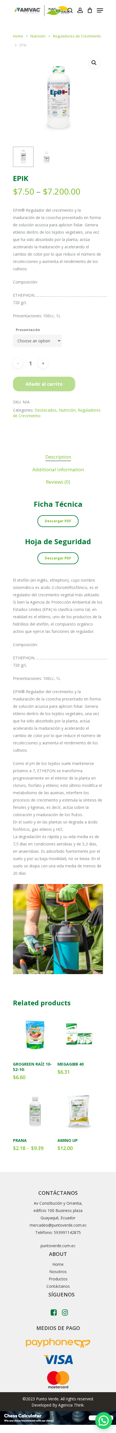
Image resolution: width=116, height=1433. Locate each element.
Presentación (28, 329)
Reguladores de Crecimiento (77, 36)
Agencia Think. (71, 1405)
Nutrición (38, 36)
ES (61, 10)
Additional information (58, 469)
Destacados (46, 410)
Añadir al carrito (44, 384)
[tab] (58, 457)
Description (58, 457)
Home (18, 36)
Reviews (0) (58, 482)
